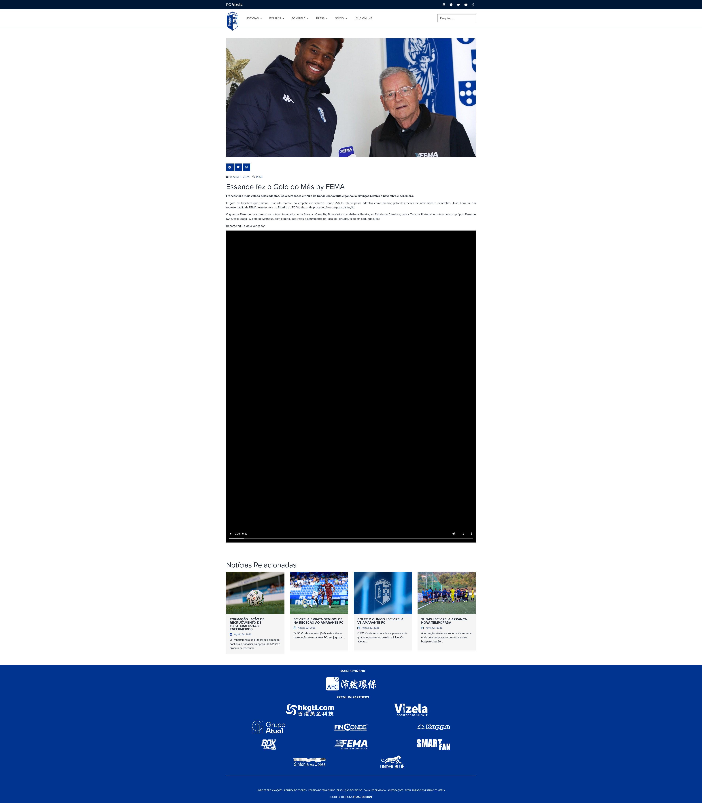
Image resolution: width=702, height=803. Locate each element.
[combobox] (456, 18)
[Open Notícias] (261, 18)
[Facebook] (451, 4)
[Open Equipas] (283, 18)
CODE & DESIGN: (351, 797)
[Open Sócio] (346, 18)
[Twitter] (458, 4)
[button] (230, 167)
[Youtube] (466, 4)
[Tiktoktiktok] (473, 4)
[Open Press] (326, 18)
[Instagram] (444, 4)
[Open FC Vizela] (307, 18)
